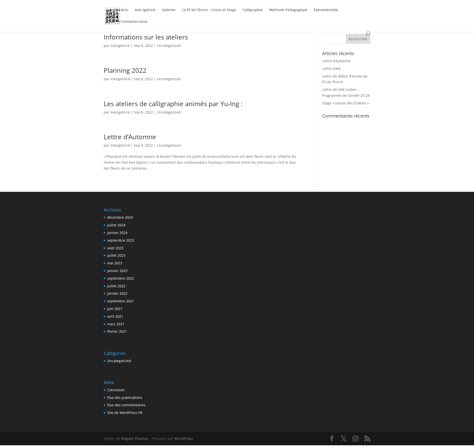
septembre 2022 (120, 278)
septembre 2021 (120, 301)
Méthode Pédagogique (288, 10)
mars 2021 (115, 324)
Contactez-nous (134, 22)
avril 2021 (115, 316)
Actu (124, 10)
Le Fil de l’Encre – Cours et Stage (209, 10)
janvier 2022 (117, 293)
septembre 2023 (120, 240)
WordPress (183, 438)
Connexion (116, 390)
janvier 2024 (117, 232)
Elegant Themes (134, 438)
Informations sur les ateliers (146, 37)
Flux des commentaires (126, 405)
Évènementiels (326, 10)
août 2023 (115, 248)
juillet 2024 (116, 225)
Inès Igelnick (145, 10)
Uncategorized (169, 45)
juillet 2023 (116, 255)
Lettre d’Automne (130, 136)
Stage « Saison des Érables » (345, 103)
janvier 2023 (117, 270)
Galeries (169, 10)
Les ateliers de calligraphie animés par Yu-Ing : (173, 103)
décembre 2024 (120, 217)
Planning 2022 (125, 70)
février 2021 (117, 331)
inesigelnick (120, 45)
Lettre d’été (331, 68)
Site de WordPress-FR (124, 412)
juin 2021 (114, 308)
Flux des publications (124, 397)
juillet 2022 (116, 286)
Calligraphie (253, 10)
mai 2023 (114, 263)
